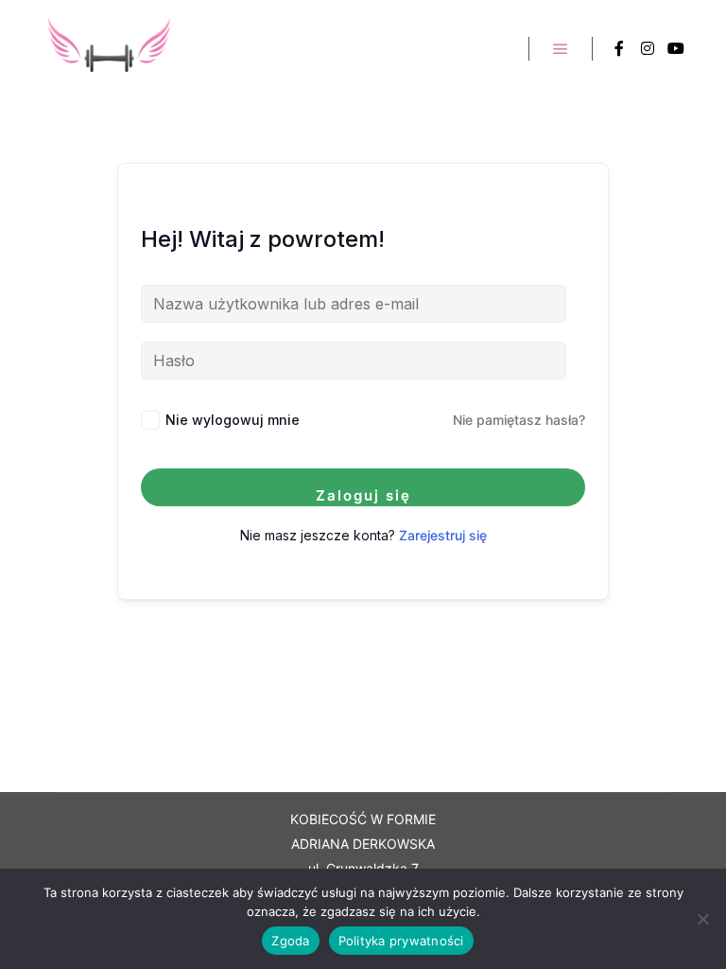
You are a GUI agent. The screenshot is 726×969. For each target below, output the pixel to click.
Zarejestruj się (443, 535)
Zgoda (290, 940)
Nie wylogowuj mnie (232, 420)
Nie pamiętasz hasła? (519, 420)
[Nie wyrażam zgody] (702, 918)
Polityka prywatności (401, 940)
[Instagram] (647, 48)
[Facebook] (619, 48)
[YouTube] (676, 48)
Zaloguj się (363, 495)
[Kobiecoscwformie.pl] (109, 48)
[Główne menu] (561, 49)
